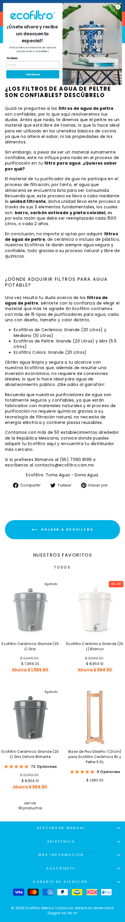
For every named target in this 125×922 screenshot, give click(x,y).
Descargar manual (61, 828)
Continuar (33, 74)
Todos (62, 567)
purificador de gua (60, 179)
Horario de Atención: (61, 881)
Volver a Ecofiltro (67, 529)
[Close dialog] (118, 7)
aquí (51, 444)
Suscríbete (61, 868)
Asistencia (61, 841)
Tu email (12, 58)
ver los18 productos (30, 805)
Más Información (61, 854)
